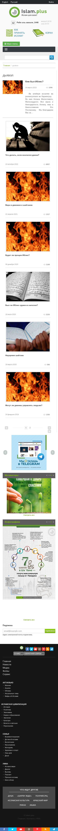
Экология (7, 718)
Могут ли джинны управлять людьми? (23, 405)
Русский (14, 2)
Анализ (8, 688)
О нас (17, 653)
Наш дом (8, 753)
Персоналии (8, 726)
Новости (7, 664)
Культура (7, 721)
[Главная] (29, 12)
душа (10, 796)
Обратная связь (33, 653)
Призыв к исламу (11, 777)
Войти (51, 2)
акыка (33, 805)
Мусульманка (10, 745)
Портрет (8, 775)
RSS (38, 818)
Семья (6, 734)
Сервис (6, 674)
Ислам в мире (10, 766)
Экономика (8, 712)
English (5, 2)
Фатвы (6, 671)
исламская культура (18, 800)
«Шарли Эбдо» (24, 796)
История (7, 707)
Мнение (8, 685)
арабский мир (40, 800)
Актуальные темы (11, 693)
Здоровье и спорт (11, 750)
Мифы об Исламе (11, 696)
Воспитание (9, 742)
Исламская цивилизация (13, 704)
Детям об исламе (11, 739)
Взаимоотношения (12, 737)
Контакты (31, 818)
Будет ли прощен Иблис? (17, 255)
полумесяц (41, 796)
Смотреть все (29, 515)
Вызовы (8, 772)
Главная (6, 65)
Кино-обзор (9, 780)
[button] (11, 44)
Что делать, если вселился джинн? (22, 155)
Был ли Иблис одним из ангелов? (21, 305)
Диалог (7, 769)
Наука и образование (12, 715)
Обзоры (8, 691)
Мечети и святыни (11, 723)
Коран (49, 33)
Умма (5, 764)
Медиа (6, 668)
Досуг (7, 756)
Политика (7, 710)
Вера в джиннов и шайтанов (19, 205)
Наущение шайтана (14, 355)
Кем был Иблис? (34, 81)
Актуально (8, 683)
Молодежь (9, 748)
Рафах (23, 805)
